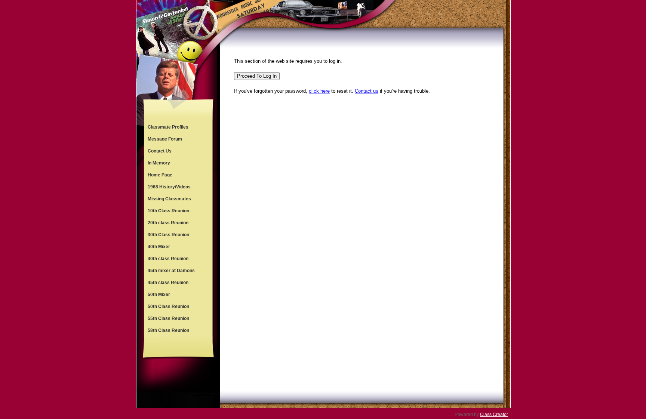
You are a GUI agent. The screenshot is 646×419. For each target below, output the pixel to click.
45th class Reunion (168, 282)
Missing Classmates (169, 198)
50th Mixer (159, 294)
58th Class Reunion (168, 330)
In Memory (159, 163)
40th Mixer (159, 246)
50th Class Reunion (168, 306)
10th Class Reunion (168, 210)
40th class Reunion (168, 258)
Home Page (160, 175)
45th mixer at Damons (171, 270)
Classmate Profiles (168, 127)
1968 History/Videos (169, 187)
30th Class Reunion (168, 234)
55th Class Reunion (168, 318)
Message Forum (165, 139)
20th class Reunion (168, 222)
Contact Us (160, 151)
